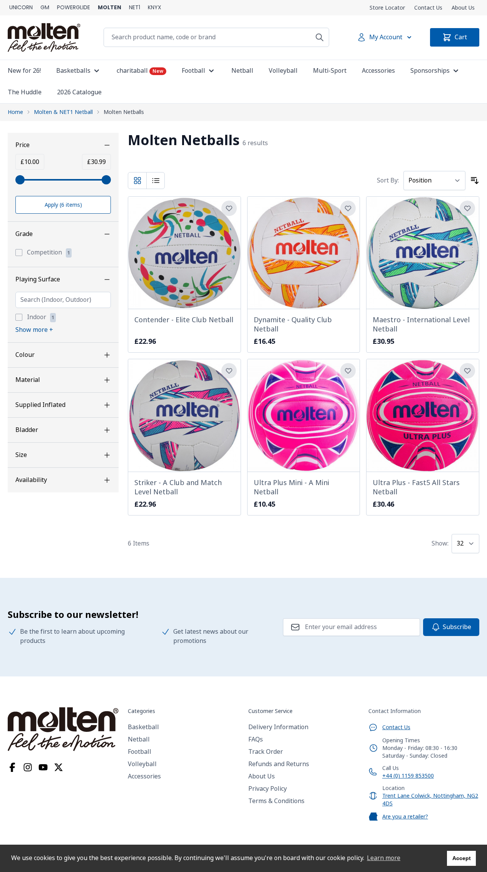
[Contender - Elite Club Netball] (184, 253)
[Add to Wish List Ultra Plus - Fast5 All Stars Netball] (467, 370)
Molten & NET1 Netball (63, 112)
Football (139, 751)
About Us (463, 8)
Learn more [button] (383, 858)
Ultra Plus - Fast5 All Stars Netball (416, 487)
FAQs (255, 739)
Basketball (143, 727)
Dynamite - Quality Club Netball (293, 324)
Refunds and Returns (278, 764)
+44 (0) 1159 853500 (408, 776)
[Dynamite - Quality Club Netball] (304, 253)
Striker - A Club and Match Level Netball (178, 487)
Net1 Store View (134, 7)
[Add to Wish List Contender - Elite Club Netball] (229, 208)
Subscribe (457, 627)
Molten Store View (109, 7)
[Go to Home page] (44, 37)
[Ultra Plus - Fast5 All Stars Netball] (423, 415)
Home (15, 112)
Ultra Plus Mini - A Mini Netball (291, 487)
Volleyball (142, 764)
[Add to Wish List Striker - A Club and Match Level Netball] (229, 370)
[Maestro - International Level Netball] (423, 253)
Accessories (144, 776)
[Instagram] (27, 767)
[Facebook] (12, 767)
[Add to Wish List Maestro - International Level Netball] (467, 208)
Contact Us (428, 8)
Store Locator (387, 8)
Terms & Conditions (276, 801)
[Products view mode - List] (156, 180)
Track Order (265, 751)
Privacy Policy (267, 788)
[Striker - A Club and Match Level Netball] (184, 415)
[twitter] (58, 767)
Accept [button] (461, 858)
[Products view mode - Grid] (137, 180)
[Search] (319, 37)
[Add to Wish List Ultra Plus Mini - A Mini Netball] (348, 370)
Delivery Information (278, 727)
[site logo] (63, 729)
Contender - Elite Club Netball (183, 320)
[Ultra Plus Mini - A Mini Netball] (304, 415)
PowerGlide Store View (73, 7)
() (63, 205)
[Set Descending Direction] (474, 180)
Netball (139, 739)
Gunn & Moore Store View (45, 7)
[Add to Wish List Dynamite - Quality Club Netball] (348, 208)
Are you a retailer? (405, 816)
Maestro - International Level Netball (421, 324)
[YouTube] (43, 767)
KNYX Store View (154, 7)
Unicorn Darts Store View (21, 7)
